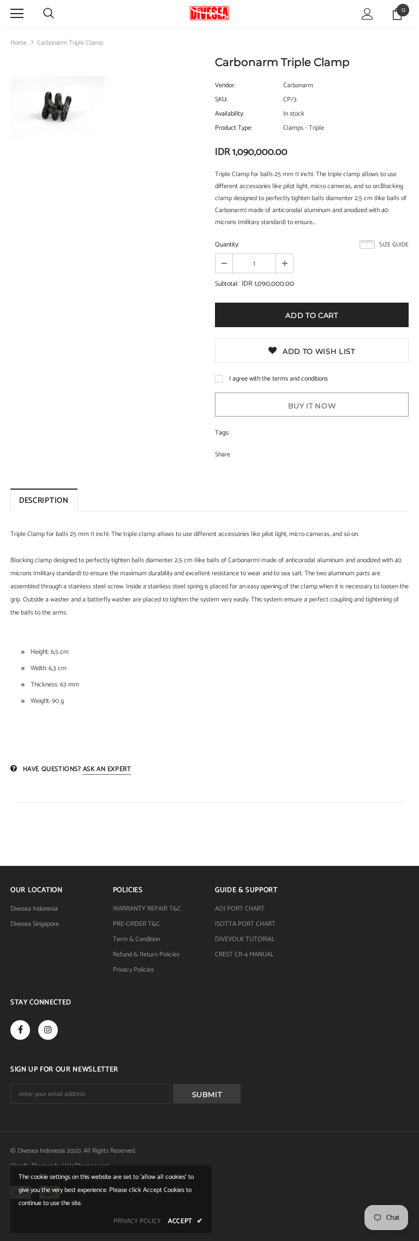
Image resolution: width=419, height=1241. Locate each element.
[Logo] (209, 13)
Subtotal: (226, 284)
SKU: (221, 99)
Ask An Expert (107, 769)
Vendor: (225, 85)
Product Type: (233, 128)
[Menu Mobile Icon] (16, 13)
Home (18, 43)
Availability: (229, 114)
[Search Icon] (48, 13)
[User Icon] (367, 14)
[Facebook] (20, 1030)
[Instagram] (48, 1030)
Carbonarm (298, 85)
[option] (57, 109)
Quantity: (227, 244)
